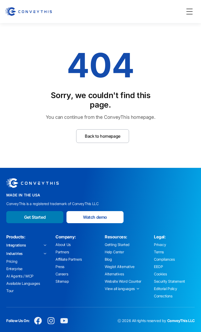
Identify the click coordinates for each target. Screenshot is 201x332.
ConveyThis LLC (181, 320)
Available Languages (23, 283)
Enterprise (14, 268)
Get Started (35, 217)
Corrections (163, 296)
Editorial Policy (165, 288)
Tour (9, 290)
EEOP (158, 266)
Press (59, 266)
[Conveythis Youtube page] (64, 321)
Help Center (114, 252)
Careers (61, 274)
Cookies (160, 274)
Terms (159, 252)
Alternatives (114, 274)
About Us (63, 244)
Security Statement (169, 281)
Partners (62, 252)
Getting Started (117, 244)
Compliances (164, 259)
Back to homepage (102, 136)
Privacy (160, 244)
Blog (108, 259)
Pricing (11, 261)
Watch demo (95, 217)
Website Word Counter (123, 281)
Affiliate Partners (68, 259)
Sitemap (62, 281)
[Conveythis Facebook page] (38, 321)
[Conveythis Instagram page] (51, 321)
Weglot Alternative (120, 266)
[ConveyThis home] (28, 11)
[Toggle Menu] (189, 11)
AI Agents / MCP (20, 276)
